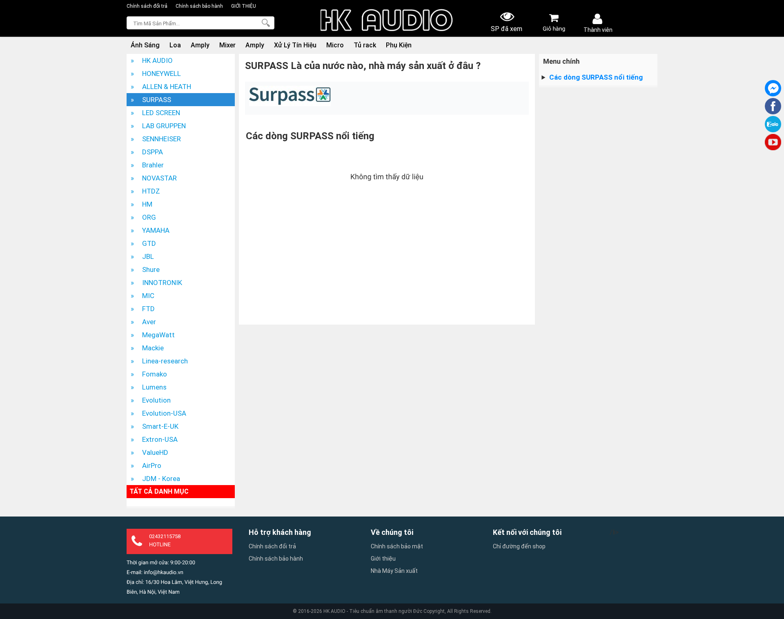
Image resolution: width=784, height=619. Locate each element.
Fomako (154, 374)
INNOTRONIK (162, 282)
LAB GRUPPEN (164, 126)
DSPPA (152, 152)
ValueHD (155, 452)
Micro (335, 45)
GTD (149, 243)
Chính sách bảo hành (199, 6)
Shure (151, 269)
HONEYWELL (161, 73)
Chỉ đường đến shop (519, 546)
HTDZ (151, 191)
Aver (149, 322)
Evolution (156, 400)
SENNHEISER (161, 139)
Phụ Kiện (399, 45)
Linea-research (165, 361)
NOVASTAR (159, 178)
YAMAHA (155, 230)
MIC (148, 296)
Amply (200, 45)
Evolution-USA (164, 413)
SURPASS (156, 100)
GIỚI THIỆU (243, 6)
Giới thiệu (383, 558)
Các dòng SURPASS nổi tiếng (596, 77)
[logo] (387, 20)
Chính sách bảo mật (397, 546)
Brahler (153, 165)
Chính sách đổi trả (147, 6)
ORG (149, 217)
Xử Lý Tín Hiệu (295, 45)
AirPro (151, 465)
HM (147, 204)
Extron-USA (160, 439)
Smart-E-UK (160, 426)
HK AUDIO (157, 60)
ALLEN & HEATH (166, 86)
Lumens (154, 387)
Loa (175, 45)
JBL (148, 256)
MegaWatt (158, 335)
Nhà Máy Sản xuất (394, 571)
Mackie (153, 348)
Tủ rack (365, 45)
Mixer (227, 45)
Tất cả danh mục (159, 491)
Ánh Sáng (145, 45)
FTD (148, 309)
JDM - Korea (161, 478)
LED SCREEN (161, 113)
